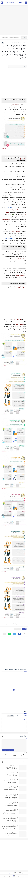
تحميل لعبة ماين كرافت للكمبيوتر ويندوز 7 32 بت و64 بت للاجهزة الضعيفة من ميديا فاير (11, 797)
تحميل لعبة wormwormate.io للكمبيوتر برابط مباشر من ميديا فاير (15, 755)
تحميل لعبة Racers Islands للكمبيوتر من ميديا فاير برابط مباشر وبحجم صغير (10, 37)
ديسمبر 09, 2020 (13, 802)
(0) (2, 61)
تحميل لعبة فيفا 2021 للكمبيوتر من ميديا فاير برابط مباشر (10, 834)
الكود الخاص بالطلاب (11, 207)
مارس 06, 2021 (13, 817)
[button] (19, 634)
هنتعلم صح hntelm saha (14, 2)
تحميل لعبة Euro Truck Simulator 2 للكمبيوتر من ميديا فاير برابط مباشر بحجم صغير (10, 820)
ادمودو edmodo (17, 322)
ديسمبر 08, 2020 (13, 765)
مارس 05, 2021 (13, 786)
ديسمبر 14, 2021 (13, 794)
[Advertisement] (14, 20)
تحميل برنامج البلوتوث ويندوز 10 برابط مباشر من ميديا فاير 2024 (10, 768)
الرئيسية (23, 42)
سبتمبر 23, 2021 (13, 832)
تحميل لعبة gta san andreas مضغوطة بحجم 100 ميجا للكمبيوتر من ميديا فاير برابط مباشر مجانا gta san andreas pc (10, 812)
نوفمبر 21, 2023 (22, 752)
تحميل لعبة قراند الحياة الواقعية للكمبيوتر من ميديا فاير (11, 782)
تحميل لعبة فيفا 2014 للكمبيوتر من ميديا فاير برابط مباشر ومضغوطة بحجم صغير (10, 789)
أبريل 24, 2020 (13, 772)
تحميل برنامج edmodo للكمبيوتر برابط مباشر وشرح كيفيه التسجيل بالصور (10, 827)
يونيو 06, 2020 (13, 809)
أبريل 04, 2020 (13, 825)
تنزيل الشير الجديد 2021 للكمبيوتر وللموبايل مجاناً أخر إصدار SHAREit (11, 804)
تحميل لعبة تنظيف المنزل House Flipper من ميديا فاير (11, 775)
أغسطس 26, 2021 (13, 779)
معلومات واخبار (15, 42)
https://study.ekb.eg (10, 238)
